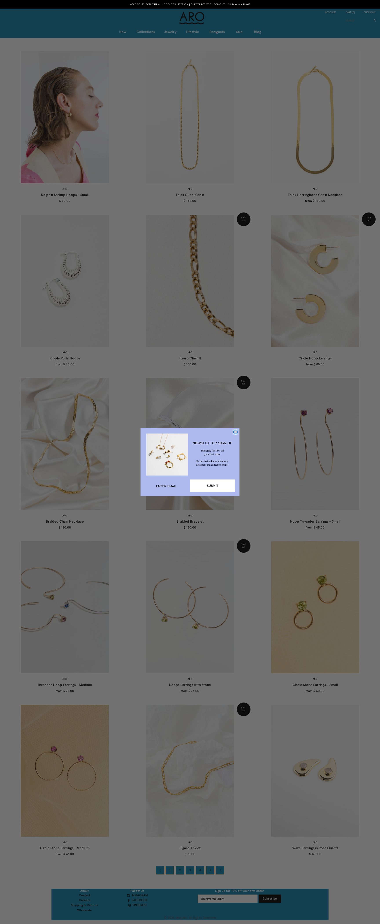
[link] (167, 455)
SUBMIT (212, 485)
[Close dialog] (235, 432)
